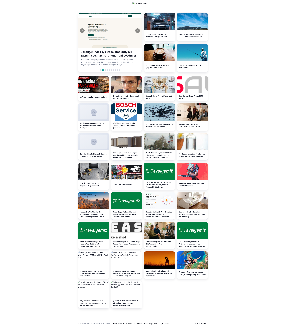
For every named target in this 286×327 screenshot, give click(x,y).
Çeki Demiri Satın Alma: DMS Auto (191, 93)
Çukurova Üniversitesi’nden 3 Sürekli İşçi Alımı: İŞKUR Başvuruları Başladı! (125, 299)
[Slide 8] (115, 66)
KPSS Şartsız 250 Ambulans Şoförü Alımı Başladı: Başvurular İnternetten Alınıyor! (126, 269)
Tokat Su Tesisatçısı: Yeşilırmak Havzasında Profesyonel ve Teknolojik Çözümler (159, 181)
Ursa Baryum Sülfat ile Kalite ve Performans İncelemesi (159, 122)
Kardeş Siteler (200, 320)
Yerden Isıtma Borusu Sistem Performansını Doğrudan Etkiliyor (92, 121)
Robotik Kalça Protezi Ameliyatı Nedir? (159, 93)
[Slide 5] (109, 66)
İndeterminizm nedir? (122, 181)
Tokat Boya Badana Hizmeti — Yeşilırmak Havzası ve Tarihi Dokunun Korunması (125, 210)
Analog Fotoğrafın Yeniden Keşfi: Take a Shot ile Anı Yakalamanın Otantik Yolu (126, 240)
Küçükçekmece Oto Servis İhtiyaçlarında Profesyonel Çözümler (124, 121)
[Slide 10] (119, 66)
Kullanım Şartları (150, 320)
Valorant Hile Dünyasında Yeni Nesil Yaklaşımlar (191, 181)
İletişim (139, 320)
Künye (161, 320)
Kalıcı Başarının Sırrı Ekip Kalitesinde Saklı (108, 52)
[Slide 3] (105, 66)
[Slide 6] (111, 66)
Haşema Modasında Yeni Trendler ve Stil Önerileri (189, 122)
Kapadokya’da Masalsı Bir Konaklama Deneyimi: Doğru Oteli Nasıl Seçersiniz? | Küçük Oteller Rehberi (92, 210)
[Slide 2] (102, 66)
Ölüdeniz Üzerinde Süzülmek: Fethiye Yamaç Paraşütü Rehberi (192, 269)
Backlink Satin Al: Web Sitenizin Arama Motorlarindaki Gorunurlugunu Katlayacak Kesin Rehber (159, 210)
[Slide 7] (113, 66)
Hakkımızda (130, 320)
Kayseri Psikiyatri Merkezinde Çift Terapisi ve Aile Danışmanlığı (158, 240)
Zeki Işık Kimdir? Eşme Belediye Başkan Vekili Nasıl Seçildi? (93, 151)
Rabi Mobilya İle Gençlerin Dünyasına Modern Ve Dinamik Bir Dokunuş (192, 210)
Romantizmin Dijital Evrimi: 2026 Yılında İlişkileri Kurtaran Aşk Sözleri (159, 269)
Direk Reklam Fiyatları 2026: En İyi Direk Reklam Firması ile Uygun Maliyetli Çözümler (159, 151)
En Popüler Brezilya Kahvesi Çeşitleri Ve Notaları (157, 63)
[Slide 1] (100, 66)
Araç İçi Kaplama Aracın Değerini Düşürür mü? (90, 181)
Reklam (167, 320)
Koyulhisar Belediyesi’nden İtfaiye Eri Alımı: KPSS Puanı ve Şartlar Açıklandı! (93, 299)
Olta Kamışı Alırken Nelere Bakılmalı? (190, 63)
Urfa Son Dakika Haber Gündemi (93, 93)
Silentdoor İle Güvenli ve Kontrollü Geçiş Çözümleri (157, 34)
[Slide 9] (117, 66)
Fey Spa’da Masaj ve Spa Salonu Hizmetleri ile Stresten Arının (192, 151)
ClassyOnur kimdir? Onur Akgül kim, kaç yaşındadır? (126, 93)
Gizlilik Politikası (119, 320)
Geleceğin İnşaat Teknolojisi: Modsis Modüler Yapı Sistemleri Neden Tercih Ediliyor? (126, 151)
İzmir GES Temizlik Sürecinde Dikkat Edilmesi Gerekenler (191, 34)
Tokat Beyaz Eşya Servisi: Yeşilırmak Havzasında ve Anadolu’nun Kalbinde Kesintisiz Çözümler (192, 240)
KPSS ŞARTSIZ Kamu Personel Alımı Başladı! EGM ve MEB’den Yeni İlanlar (92, 269)
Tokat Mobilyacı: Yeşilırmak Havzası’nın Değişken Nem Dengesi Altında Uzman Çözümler (91, 240)
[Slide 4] (107, 66)
